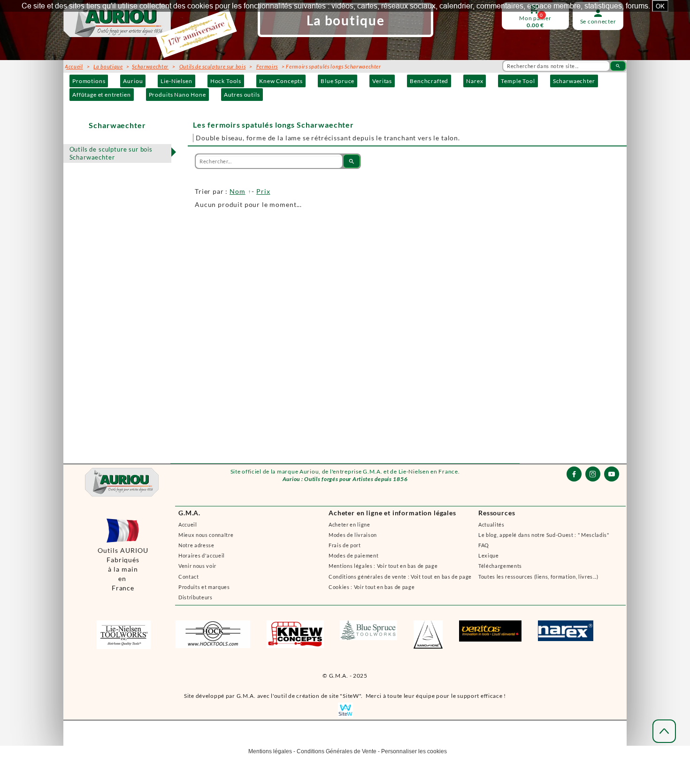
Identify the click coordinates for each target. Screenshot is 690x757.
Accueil (187, 524)
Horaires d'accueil (201, 555)
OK (660, 6)
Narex (474, 80)
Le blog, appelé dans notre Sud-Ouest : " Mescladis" (543, 535)
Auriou (133, 80)
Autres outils (242, 94)
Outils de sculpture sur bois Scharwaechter (111, 153)
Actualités (491, 524)
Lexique (488, 555)
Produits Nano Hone (177, 94)
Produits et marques (204, 587)
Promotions (88, 80)
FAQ (483, 545)
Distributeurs (195, 597)
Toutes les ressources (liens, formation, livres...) (538, 576)
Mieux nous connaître (205, 535)
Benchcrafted (429, 80)
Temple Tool (518, 80)
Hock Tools (225, 80)
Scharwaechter (574, 80)
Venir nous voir (197, 566)
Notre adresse (196, 545)
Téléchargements (500, 566)
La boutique (108, 66)
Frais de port (345, 545)
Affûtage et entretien (101, 94)
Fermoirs (267, 66)
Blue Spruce (337, 80)
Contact (188, 576)
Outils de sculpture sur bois (212, 66)
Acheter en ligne (349, 524)
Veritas (382, 80)
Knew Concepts (281, 80)
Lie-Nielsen (176, 80)
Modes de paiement (353, 555)
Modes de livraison (353, 535)
